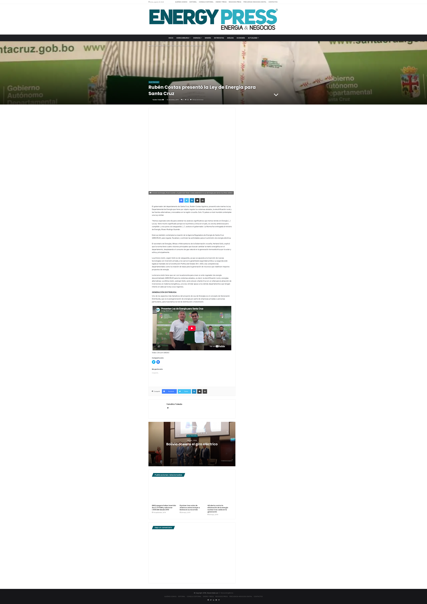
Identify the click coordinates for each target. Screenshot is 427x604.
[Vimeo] (219, 600)
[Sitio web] (167, 408)
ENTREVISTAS (219, 38)
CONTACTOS (273, 2)
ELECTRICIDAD (160, 46)
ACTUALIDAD (252, 38)
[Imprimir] (202, 200)
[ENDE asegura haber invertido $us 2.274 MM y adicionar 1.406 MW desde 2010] (164, 491)
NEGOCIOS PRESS (235, 2)
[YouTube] (216, 600)
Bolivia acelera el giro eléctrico (192, 444)
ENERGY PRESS (221, 2)
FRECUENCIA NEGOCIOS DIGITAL (254, 2)
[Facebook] (181, 200)
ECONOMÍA (241, 38)
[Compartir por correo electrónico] (197, 200)
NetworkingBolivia (227, 593)
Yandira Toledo (157, 100)
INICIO (171, 38)
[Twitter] (186, 200)
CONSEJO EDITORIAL (206, 2)
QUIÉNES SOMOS (181, 2)
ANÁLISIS (230, 38)
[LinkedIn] (192, 200)
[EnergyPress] (213, 19)
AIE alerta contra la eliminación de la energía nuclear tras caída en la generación (217, 508)
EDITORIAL (193, 2)
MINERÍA (208, 38)
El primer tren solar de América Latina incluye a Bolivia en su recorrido (190, 507)
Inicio (152, 46)
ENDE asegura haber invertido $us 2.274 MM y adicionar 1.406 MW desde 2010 (164, 507)
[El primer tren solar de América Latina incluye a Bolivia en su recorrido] (192, 491)
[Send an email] (163, 100)
